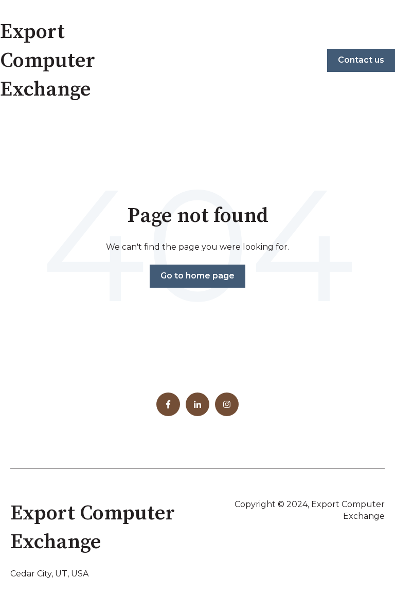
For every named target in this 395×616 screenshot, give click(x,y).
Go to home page (197, 276)
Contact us (361, 60)
